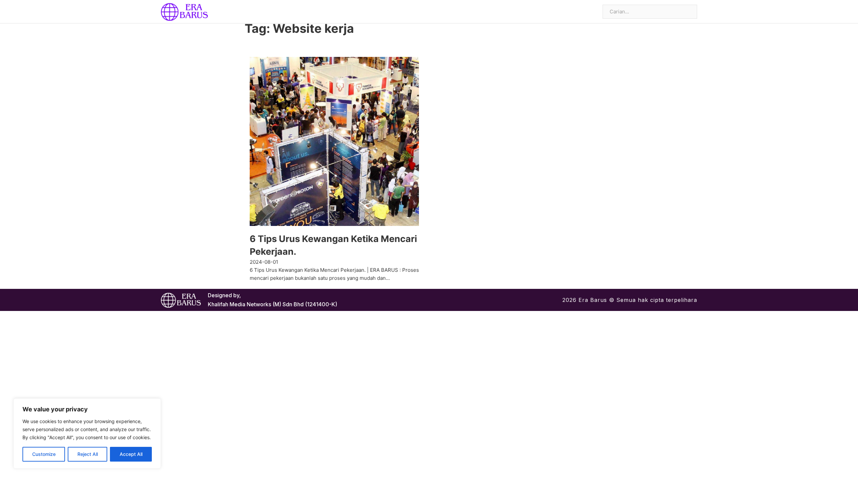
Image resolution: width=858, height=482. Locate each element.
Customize (44, 454)
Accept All (131, 454)
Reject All (87, 454)
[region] (87, 433)
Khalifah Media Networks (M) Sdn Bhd (256, 304)
